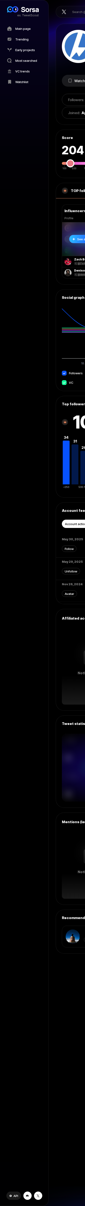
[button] (13, 1196)
